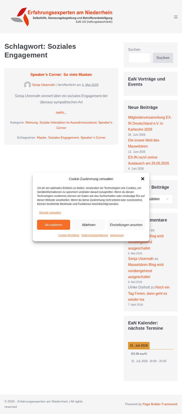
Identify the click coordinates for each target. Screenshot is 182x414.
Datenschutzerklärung (94, 235)
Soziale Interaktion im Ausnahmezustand (68, 122)
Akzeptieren (53, 225)
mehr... (61, 113)
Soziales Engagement (63, 137)
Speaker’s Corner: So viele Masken (61, 75)
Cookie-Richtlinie (68, 235)
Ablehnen (88, 225)
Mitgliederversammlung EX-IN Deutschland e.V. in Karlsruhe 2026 (150, 123)
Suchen (134, 49)
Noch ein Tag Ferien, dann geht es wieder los (149, 293)
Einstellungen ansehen (126, 225)
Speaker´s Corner (93, 137)
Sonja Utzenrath (141, 259)
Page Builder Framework (160, 404)
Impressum (117, 235)
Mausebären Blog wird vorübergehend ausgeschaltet (146, 242)
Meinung (32, 122)
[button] (142, 179)
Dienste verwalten (50, 212)
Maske (41, 137)
